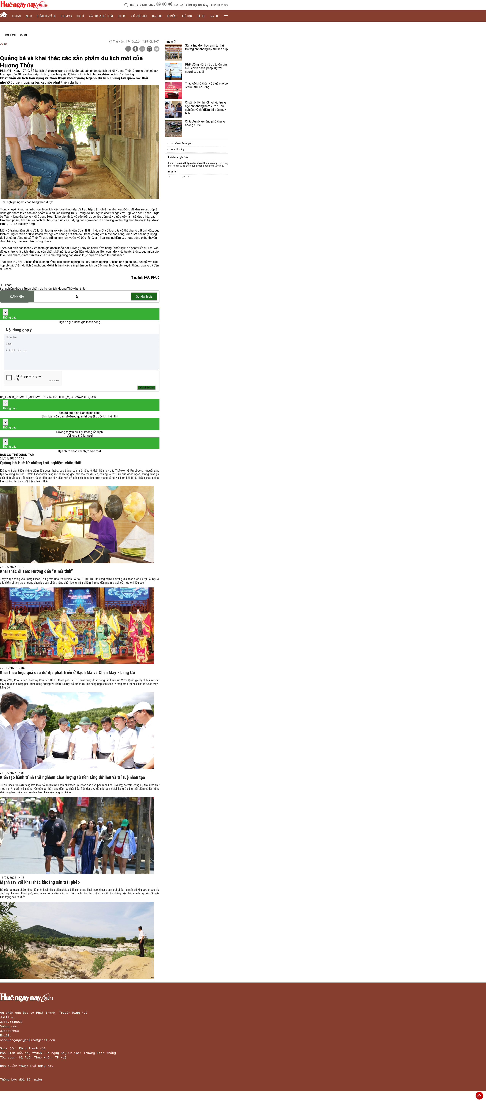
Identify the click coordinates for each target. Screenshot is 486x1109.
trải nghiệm (7, 288)
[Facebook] (164, 5)
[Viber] (149, 49)
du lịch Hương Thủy (61, 288)
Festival (16, 16)
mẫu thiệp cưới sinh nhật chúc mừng (198, 163)
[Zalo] (142, 49)
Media (29, 16)
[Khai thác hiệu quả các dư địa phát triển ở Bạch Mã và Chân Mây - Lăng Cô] (77, 730)
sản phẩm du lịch (37, 288)
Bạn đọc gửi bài (183, 5)
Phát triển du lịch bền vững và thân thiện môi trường (43, 78)
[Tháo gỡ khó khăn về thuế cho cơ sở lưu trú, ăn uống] (173, 90)
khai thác (79, 288)
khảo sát (20, 288)
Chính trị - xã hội (46, 16)
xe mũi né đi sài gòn (181, 143)
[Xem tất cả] (226, 16)
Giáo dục (157, 16)
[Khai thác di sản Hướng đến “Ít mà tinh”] (77, 625)
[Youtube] (170, 5)
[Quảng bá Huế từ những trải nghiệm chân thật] (77, 524)
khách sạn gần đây (178, 157)
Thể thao (187, 16)
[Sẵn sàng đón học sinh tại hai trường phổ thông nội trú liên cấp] (173, 52)
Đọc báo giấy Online (204, 5)
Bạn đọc (214, 16)
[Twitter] (156, 49)
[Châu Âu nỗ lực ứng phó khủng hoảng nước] (173, 128)
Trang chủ (10, 34)
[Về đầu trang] (479, 1096)
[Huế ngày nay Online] (23, 7)
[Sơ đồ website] (158, 5)
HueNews (222, 5)
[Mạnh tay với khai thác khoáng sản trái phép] (77, 940)
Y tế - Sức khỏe (139, 16)
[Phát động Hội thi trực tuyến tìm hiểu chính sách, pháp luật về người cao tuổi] (173, 71)
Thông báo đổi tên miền (21, 1079)
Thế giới (200, 16)
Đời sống (172, 16)
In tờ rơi (172, 171)
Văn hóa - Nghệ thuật (101, 16)
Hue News (66, 16)
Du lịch (122, 16)
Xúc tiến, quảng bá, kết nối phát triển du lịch (44, 82)
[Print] (128, 49)
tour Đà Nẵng (177, 149)
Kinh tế (80, 16)
